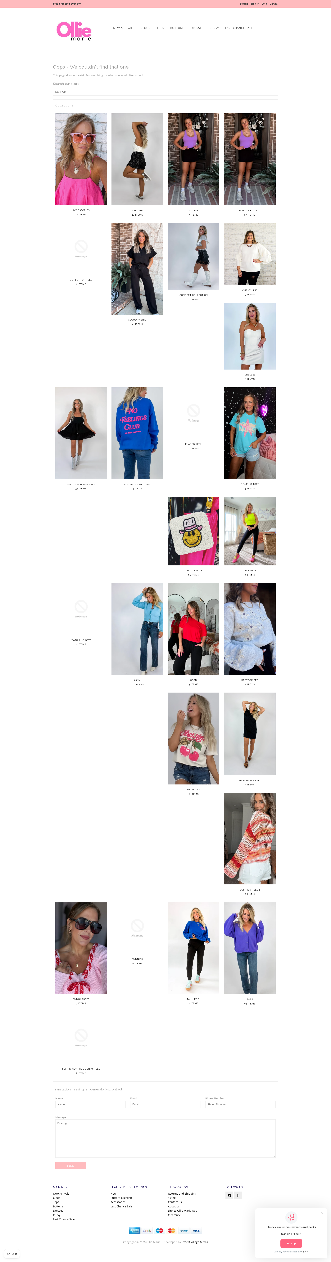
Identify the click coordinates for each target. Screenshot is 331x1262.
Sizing (172, 1198)
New (113, 1193)
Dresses (197, 28)
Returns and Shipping (182, 1193)
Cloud (146, 28)
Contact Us (175, 1202)
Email (133, 1098)
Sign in (255, 3)
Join (264, 3)
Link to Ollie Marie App (182, 1210)
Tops (160, 28)
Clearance (174, 1215)
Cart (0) (274, 3)
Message (60, 1117)
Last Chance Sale (239, 28)
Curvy (214, 28)
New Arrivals (123, 28)
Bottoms (177, 28)
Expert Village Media (195, 1242)
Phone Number (214, 1098)
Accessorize (118, 1202)
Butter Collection (121, 1198)
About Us (174, 1206)
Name (59, 1098)
